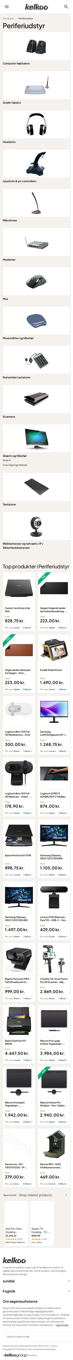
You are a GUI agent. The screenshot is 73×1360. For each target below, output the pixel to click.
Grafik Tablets (12, 102)
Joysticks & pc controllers (19, 181)
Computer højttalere (16, 63)
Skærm (7, 460)
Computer (8, 18)
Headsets (9, 142)
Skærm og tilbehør (15, 456)
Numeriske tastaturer (17, 377)
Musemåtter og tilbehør (18, 338)
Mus (5, 299)
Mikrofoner (10, 220)
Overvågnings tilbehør (15, 464)
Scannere (9, 416)
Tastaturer (9, 504)
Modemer (9, 259)
